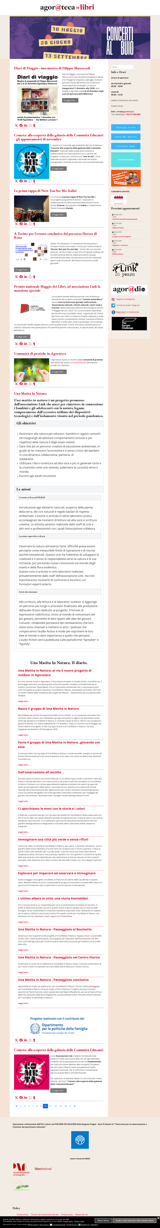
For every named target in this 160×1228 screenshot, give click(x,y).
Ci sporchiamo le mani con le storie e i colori (51, 809)
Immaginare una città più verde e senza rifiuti (53, 839)
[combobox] (122, 67)
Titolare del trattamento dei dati (45, 1214)
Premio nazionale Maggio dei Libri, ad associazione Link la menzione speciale (57, 288)
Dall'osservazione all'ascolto (39, 772)
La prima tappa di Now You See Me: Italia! (45, 190)
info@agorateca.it (125, 111)
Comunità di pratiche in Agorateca (40, 353)
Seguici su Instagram (125, 299)
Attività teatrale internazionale (124, 219)
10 (45, 1106)
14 (66, 1106)
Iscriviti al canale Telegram (128, 305)
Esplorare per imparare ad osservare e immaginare (57, 873)
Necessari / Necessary (39, 1225)
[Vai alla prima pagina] (16, 1106)
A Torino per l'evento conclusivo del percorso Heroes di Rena (55, 235)
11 (50, 1106)
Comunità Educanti (78, 362)
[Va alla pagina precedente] (21, 1106)
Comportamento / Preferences (64, 1225)
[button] (16, 125)
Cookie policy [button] (68, 1221)
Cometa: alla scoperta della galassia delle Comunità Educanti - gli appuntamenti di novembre (58, 137)
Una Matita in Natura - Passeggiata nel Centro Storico (59, 957)
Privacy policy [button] (79, 1221)
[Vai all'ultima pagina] (74, 1106)
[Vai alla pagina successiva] (70, 1106)
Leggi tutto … (71, 100)
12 (55, 1106)
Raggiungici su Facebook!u (127, 312)
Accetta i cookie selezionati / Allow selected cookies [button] (134, 1220)
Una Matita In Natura (30, 393)
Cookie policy (22, 1214)
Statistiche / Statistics (89, 1225)
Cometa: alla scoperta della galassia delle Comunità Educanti (58, 1049)
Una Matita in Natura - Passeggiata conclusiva (53, 980)
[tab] (73, 54)
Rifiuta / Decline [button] (103, 1220)
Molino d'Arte (117, 254)
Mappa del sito (81, 1214)
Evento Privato (118, 228)
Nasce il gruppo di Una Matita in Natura (48, 709)
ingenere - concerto (120, 245)
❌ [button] (158, 1218)
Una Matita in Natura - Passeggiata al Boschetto (55, 929)
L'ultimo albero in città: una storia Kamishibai (53, 898)
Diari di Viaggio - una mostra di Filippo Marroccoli (52, 68)
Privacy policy (67, 1214)
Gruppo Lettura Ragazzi (121, 236)
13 (61, 1106)
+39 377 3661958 (132, 114)
